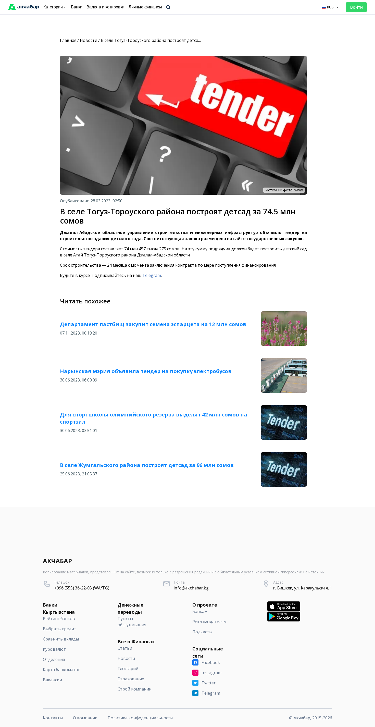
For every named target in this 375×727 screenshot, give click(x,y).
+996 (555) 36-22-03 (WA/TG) (81, 588)
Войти (356, 7)
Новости (88, 40)
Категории (53, 7)
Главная (68, 40)
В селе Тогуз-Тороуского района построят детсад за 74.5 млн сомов (169, 40)
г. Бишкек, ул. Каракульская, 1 (302, 588)
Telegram (151, 275)
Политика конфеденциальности (140, 718)
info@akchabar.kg (191, 588)
